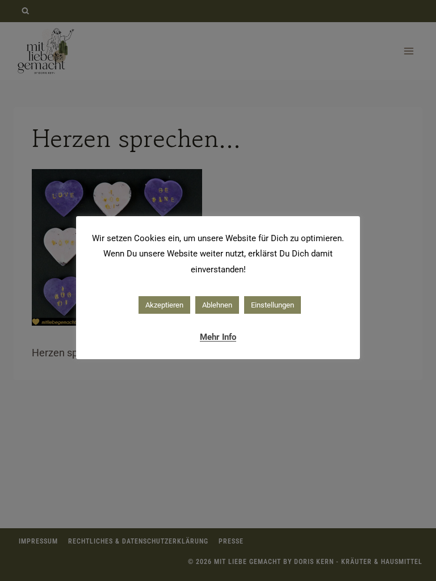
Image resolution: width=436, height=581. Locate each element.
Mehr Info (218, 337)
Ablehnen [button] (217, 305)
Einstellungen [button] (272, 305)
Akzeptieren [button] (164, 305)
